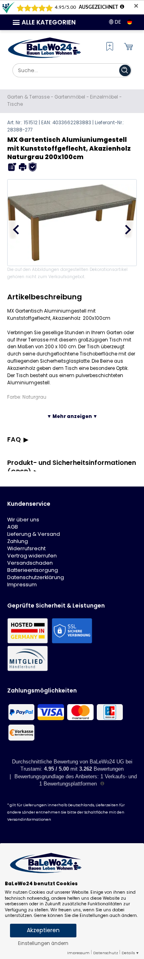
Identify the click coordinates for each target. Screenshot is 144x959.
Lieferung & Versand (33, 534)
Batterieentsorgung (32, 570)
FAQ (14, 439)
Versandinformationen (29, 819)
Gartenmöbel (69, 97)
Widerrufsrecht (26, 548)
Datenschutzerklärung (35, 577)
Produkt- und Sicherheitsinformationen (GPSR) (71, 467)
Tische (15, 104)
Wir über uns (23, 519)
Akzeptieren (43, 930)
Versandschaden (30, 562)
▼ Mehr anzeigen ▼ (72, 416)
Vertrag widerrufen (32, 555)
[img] (12, 167)
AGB (12, 526)
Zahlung (17, 541)
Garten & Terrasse (28, 97)
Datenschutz (105, 952)
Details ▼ (130, 952)
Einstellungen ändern (43, 943)
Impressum (22, 584)
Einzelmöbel (104, 97)
